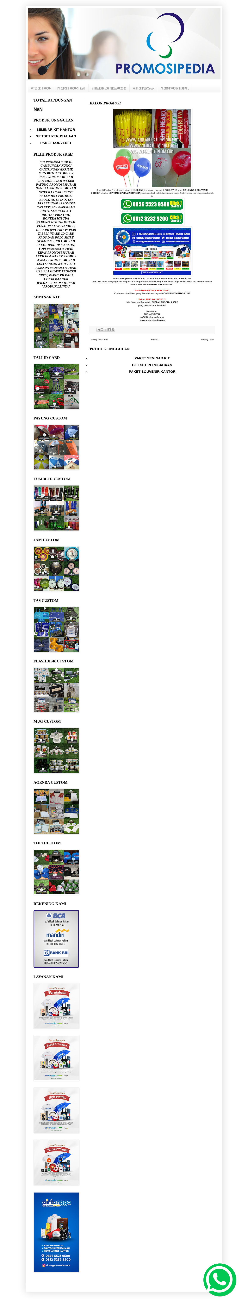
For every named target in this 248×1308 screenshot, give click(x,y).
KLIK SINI (138, 190)
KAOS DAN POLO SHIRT (56, 237)
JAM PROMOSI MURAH (56, 177)
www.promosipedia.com (152, 320)
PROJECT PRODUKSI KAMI (71, 88)
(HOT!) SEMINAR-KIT (55, 211)
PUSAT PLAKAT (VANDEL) (56, 226)
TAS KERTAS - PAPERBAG (56, 207)
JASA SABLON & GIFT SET (56, 263)
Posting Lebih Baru (99, 339)
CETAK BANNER (56, 279)
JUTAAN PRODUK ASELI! (165, 302)
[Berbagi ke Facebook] (109, 330)
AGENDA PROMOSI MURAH (56, 267)
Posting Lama (207, 339)
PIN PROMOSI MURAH (56, 162)
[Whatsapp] (217, 1278)
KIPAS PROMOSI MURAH (56, 252)
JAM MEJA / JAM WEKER (56, 180)
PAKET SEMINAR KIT (152, 358)
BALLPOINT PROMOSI (56, 195)
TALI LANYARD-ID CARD (56, 233)
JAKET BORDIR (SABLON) (56, 245)
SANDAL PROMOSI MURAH (56, 188)
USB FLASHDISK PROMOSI (56, 271)
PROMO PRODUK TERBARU (174, 88)
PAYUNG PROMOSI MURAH (56, 184)
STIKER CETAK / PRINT (56, 192)
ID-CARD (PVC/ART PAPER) (56, 230)
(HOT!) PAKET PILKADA (56, 275)
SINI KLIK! (185, 278)
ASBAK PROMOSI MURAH (56, 260)
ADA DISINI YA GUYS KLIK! (176, 293)
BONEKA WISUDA (56, 218)
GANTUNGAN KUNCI (55, 165)
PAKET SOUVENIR (55, 143)
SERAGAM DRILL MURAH (56, 241)
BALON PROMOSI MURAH (56, 282)
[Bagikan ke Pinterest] (113, 330)
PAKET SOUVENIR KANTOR (152, 372)
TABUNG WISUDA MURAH (56, 222)
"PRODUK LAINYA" (56, 286)
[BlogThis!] (102, 330)
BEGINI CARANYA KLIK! (160, 284)
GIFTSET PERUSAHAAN (152, 365)
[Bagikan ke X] (106, 330)
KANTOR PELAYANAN (143, 88)
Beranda (154, 339)
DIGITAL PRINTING (56, 214)
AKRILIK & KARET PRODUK (56, 256)
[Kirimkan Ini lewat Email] (98, 330)
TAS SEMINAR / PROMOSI (56, 203)
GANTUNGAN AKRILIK (56, 169)
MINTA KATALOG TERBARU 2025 (109, 88)
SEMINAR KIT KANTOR (55, 130)
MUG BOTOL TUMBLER (56, 173)
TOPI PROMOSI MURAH (56, 248)
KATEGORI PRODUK (41, 88)
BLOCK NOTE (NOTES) (56, 199)
